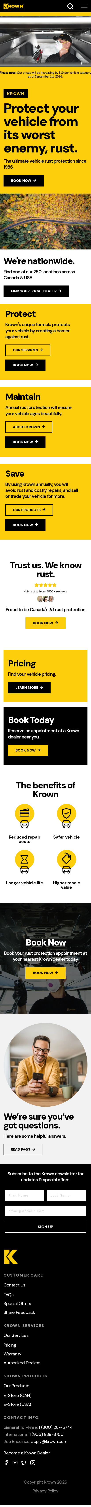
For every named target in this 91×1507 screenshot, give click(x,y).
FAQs (8, 1295)
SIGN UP (45, 1226)
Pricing (10, 1345)
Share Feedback (19, 1312)
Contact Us (14, 1285)
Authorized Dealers (22, 1363)
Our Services (16, 1335)
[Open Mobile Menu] (84, 6)
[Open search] (70, 6)
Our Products (16, 1386)
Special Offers (17, 1303)
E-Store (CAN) (18, 1395)
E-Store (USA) (17, 1404)
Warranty (12, 1354)
